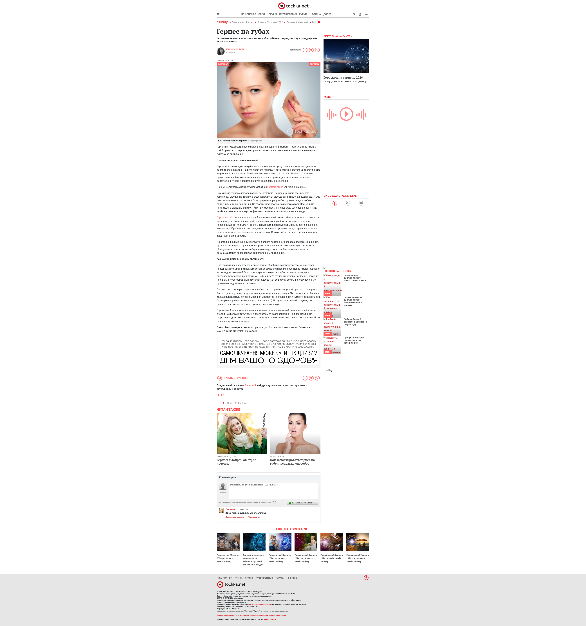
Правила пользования (225, 615)
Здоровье (223, 64)
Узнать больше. (270, 620)
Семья (273, 14)
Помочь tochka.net (243, 22)
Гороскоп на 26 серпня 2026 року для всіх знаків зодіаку (228, 558)
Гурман (304, 14)
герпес (242, 403)
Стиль (262, 14)
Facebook (251, 385)
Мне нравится (254, 517)
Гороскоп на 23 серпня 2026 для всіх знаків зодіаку (331, 558)
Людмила (230, 509)
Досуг (327, 14)
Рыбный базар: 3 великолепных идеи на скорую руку (355, 322)
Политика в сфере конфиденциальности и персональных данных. (261, 615)
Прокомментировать (235, 517)
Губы (229, 403)
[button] (360, 14)
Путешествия (288, 14)
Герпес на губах (226, 217)
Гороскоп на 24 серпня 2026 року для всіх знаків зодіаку (306, 558)
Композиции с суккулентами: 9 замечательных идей (355, 278)
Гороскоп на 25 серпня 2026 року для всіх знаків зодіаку (280, 558)
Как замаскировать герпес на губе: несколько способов (292, 461)
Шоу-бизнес (248, 14)
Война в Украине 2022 (270, 22)
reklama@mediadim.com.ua (260, 605)
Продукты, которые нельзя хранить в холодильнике (354, 340)
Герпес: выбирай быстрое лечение (236, 461)
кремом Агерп (275, 187)
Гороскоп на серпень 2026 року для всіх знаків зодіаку (345, 79)
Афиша (316, 14)
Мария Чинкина (235, 49)
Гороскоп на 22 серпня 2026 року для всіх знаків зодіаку (357, 558)
